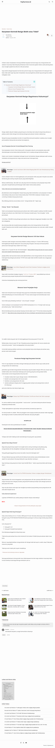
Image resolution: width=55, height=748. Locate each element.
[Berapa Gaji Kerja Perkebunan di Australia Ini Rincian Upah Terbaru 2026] (4, 616)
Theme (44, 745)
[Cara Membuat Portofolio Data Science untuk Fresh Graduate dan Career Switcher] (30, 602)
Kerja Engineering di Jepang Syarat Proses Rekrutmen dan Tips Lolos (43, 606)
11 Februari (12, 629)
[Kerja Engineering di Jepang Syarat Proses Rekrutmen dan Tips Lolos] (30, 609)
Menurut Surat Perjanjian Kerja (16, 89)
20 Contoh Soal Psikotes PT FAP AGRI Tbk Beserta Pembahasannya (19, 713)
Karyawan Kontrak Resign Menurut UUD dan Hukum (21, 87)
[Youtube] (26, 743)
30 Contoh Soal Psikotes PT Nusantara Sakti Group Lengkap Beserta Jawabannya (22, 716)
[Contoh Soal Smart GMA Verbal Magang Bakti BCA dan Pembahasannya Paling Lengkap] (3, 172)
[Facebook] (21, 743)
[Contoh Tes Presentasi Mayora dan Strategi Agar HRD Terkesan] (30, 616)
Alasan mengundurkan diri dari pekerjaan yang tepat (27, 505)
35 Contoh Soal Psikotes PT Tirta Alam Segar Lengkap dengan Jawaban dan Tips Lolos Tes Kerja (26, 724)
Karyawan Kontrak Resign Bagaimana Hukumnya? (18, 85)
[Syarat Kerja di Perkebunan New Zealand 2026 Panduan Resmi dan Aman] (4, 602)
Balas (4, 635)
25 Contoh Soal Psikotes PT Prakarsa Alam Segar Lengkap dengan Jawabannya (22, 721)
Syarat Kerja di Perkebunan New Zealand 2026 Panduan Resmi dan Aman (16, 599)
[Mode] (49, 2)
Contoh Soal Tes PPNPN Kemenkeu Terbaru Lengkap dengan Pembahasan (32, 473)
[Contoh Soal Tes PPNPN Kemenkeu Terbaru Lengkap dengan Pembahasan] (3, 475)
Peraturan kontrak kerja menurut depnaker (13, 552)
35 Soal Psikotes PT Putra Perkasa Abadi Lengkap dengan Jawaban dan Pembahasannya (24, 719)
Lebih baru (49, 590)
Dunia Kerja (5, 585)
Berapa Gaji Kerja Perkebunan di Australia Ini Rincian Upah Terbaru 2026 (17, 612)
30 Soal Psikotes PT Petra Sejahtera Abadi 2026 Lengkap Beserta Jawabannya (22, 727)
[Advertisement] (27, 16)
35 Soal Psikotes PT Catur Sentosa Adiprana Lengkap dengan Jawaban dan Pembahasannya (25, 733)
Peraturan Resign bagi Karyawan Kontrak (18, 91)
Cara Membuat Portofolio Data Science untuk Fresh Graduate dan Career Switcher (43, 599)
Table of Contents (8, 82)
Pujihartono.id (26, 2)
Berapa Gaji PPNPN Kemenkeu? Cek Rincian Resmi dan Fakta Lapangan (31, 396)
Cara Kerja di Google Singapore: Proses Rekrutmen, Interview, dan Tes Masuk (16, 606)
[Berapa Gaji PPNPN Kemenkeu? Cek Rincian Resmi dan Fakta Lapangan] (3, 398)
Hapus (8, 635)
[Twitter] (23, 743)
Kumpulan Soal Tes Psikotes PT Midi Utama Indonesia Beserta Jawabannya (21, 730)
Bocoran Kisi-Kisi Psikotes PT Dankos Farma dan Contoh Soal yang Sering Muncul (22, 710)
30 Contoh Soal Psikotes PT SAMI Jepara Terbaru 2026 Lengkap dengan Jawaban (22, 707)
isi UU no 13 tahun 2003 (29, 274)
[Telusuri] (52, 2)
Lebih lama (5, 590)
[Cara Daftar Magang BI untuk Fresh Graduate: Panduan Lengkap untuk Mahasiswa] (3, 270)
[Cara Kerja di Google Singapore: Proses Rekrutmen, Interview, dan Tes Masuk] (4, 609)
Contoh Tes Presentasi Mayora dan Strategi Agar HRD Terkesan (42, 612)
